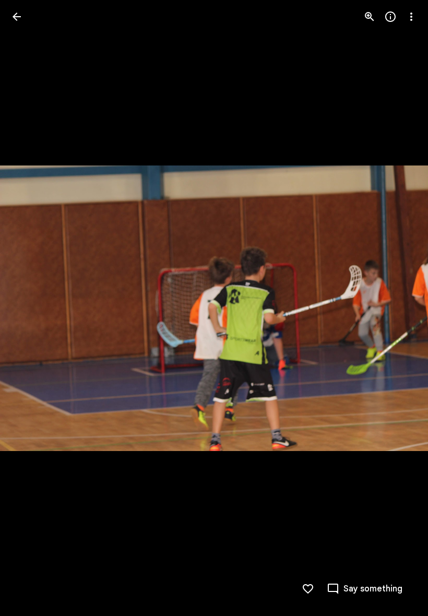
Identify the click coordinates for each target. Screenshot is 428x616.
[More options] (411, 16)
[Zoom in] (369, 16)
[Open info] (390, 16)
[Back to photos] (16, 16)
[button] (29, 308)
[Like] (308, 589)
